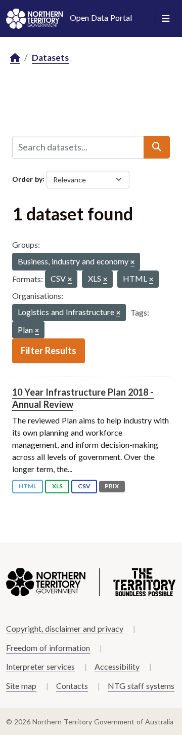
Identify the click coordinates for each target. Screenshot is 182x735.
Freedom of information (48, 647)
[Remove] (132, 262)
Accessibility (117, 666)
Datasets (50, 57)
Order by (27, 178)
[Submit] (157, 147)
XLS (57, 486)
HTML (27, 486)
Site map (21, 685)
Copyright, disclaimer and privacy (64, 628)
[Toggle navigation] (165, 19)
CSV (84, 486)
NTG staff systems (141, 685)
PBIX (112, 486)
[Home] (15, 58)
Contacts (72, 685)
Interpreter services (40, 666)
